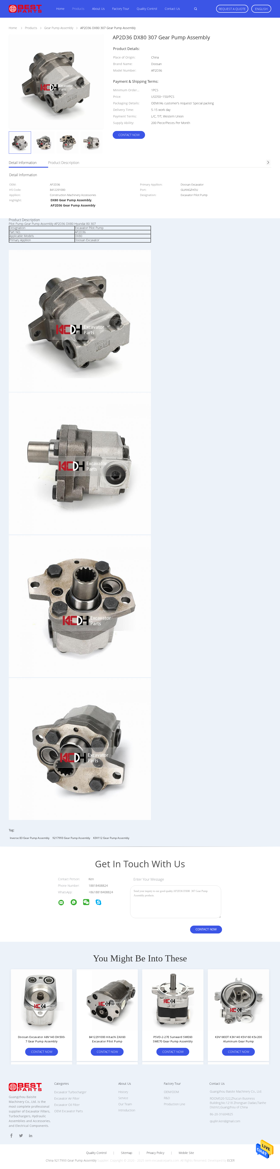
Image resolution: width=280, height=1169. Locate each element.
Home (60, 9)
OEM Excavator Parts (68, 1111)
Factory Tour (120, 9)
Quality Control (147, 9)
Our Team (125, 1104)
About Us (98, 9)
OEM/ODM (171, 1092)
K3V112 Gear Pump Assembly (111, 838)
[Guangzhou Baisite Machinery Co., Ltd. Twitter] (21, 1136)
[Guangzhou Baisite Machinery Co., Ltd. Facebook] (11, 1136)
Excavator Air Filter (66, 1098)
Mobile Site (186, 1152)
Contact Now (129, 135)
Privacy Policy (155, 1152)
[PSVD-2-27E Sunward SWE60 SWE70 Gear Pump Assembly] (172, 999)
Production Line (174, 1104)
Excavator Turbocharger (70, 1092)
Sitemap (126, 1152)
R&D (167, 1098)
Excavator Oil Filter (67, 1105)
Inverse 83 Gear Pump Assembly (29, 838)
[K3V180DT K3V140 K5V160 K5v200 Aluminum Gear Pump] (238, 999)
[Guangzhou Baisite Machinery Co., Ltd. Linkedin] (30, 1136)
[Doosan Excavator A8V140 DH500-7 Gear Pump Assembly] (41, 999)
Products (78, 9)
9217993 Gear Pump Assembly (71, 838)
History (123, 1092)
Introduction (126, 1110)
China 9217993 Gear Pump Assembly (71, 1160)
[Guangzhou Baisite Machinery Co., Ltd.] (64, 903)
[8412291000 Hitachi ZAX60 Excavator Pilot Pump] (107, 999)
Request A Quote (232, 9)
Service (123, 1098)
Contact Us (172, 9)
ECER (230, 1160)
